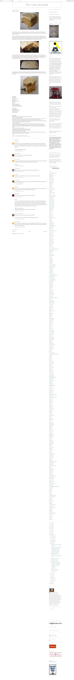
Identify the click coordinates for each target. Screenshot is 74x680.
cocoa (50, 259)
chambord (50, 241)
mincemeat (51, 388)
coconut (50, 260)
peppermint (51, 419)
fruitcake (50, 319)
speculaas (50, 470)
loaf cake (50, 367)
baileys (50, 187)
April (52, 575)
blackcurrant (51, 203)
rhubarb (50, 444)
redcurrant (50, 443)
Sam (15, 174)
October (52, 538)
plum (50, 427)
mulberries (50, 395)
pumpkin (50, 436)
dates (50, 298)
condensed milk (51, 264)
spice (50, 473)
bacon (50, 186)
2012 (51, 530)
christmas (50, 251)
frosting (50, 315)
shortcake (50, 464)
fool (49, 312)
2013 (51, 528)
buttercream (51, 222)
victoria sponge (51, 507)
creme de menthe (51, 279)
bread (50, 212)
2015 (51, 525)
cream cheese (51, 273)
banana (50, 190)
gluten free (50, 336)
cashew (50, 238)
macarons (50, 369)
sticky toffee (51, 478)
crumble (50, 281)
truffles (50, 503)
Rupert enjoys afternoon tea (55, 558)
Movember (51, 393)
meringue (50, 384)
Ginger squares (53, 567)
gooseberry (51, 339)
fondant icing (51, 310)
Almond (50, 178)
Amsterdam (51, 182)
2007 (51, 583)
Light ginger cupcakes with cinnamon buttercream (55, 549)
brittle (50, 213)
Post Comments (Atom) (20, 233)
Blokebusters (51, 204)
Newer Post (14, 231)
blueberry (50, 208)
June (52, 572)
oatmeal (50, 402)
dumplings (50, 304)
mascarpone (51, 380)
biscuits (50, 197)
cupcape (50, 287)
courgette (50, 270)
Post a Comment (14, 229)
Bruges (50, 216)
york (50, 517)
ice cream (50, 348)
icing (22, 136)
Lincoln (50, 365)
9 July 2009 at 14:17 (19, 196)
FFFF (50, 309)
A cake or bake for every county (54, 14)
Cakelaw (16, 168)
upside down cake (52, 504)
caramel (50, 234)
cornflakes (50, 268)
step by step (51, 477)
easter (50, 305)
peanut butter (51, 415)
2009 (51, 534)
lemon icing (51, 363)
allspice (50, 176)
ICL (49, 351)
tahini (50, 490)
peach (50, 412)
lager (50, 359)
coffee (50, 262)
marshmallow (51, 376)
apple (50, 183)
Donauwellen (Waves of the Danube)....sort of (55, 553)
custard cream (51, 293)
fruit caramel (51, 318)
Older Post (45, 231)
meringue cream (51, 385)
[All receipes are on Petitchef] (52, 647)
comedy (50, 263)
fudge (50, 321)
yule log (50, 519)
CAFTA (50, 228)
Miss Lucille (51, 390)
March (52, 577)
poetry (50, 428)
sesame (50, 460)
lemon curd (51, 361)
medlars (50, 382)
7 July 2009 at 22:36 (19, 191)
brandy (50, 209)
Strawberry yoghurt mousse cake (56, 547)
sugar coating (51, 483)
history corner (51, 344)
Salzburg (50, 454)
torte (50, 499)
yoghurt (50, 516)
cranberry (50, 271)
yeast (50, 515)
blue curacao (51, 207)
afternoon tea (51, 175)
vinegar (50, 508)
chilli (50, 246)
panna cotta (51, 409)
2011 (51, 531)
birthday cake (51, 196)
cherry (50, 243)
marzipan (50, 378)
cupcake (50, 284)
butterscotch (51, 226)
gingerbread (51, 331)
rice (49, 445)
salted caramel (51, 453)
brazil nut (50, 211)
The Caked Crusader (37, 5)
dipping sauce (51, 301)
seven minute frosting (52, 461)
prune (50, 432)
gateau (50, 323)
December (53, 535)
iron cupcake (51, 352)
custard (50, 292)
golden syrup (51, 338)
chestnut (50, 245)
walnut (50, 510)
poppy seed (51, 430)
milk (50, 386)
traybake (28, 136)
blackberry (50, 201)
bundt (50, 218)
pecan (50, 418)
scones (50, 457)
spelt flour (50, 472)
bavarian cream (51, 192)
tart (49, 491)
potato (50, 431)
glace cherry (51, 333)
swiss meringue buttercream (53, 486)
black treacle (51, 200)
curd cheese (51, 289)
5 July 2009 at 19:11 (19, 150)
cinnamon (50, 254)
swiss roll (50, 487)
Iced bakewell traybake (54, 561)
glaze (50, 335)
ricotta (50, 448)
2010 (51, 533)
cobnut (50, 258)
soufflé (50, 468)
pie (49, 420)
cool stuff (50, 267)
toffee (50, 498)
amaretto (50, 180)
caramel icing (51, 235)
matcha (50, 381)
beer (49, 193)
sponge (24, 136)
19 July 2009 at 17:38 (19, 210)
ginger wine (51, 330)
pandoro (50, 407)
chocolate (50, 247)
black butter (51, 199)
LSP (49, 368)
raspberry (50, 441)
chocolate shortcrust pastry (53, 249)
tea (49, 492)
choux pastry (51, 250)
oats (49, 403)
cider (50, 252)
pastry (50, 411)
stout (50, 479)
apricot (50, 184)
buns (50, 220)
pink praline (51, 424)
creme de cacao (51, 277)
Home (30, 231)
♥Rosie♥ (16, 193)
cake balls (50, 232)
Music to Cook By (52, 397)
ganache (50, 322)
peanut (50, 414)
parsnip (50, 410)
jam (49, 355)
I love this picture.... (54, 570)
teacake (50, 494)
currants (50, 291)
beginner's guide (51, 195)
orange (50, 405)
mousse (50, 391)
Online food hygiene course (55, 551)
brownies (50, 214)
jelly (50, 356)
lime (50, 364)
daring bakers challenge (53, 297)
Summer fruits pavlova (54, 559)
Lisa (15, 141)
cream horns (51, 276)
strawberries (51, 481)
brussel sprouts (51, 217)
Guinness (50, 342)
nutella (50, 399)
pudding (50, 433)
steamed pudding (52, 475)
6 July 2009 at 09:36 (19, 171)
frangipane (50, 313)
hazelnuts (50, 343)
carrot (50, 237)
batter (50, 191)
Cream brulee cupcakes (54, 569)
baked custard (51, 188)
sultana (50, 485)
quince (50, 437)
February (52, 578)
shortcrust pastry (51, 465)
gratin (50, 340)
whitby (50, 511)
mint (50, 389)
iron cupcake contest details (53, 353)
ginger (19, 136)
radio (50, 439)
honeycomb (51, 347)
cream (50, 272)
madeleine (50, 373)
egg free (50, 308)
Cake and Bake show (52, 230)
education (50, 306)
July (52, 543)
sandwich (50, 456)
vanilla (50, 506)
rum (49, 452)
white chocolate (51, 512)
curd (50, 288)
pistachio (50, 426)
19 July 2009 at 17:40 (19, 219)
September (53, 540)
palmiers (50, 406)
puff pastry (50, 435)
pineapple (50, 423)
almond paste (51, 179)
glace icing (51, 334)
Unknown (16, 159)
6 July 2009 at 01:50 (19, 156)
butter (50, 221)
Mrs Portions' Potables (52, 394)
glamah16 (16, 153)
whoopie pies (51, 513)
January (52, 580)
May (52, 574)
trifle (50, 502)
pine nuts (50, 422)
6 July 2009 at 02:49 (19, 165)
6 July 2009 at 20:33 (19, 177)
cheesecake (51, 242)
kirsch (50, 357)
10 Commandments (52, 172)
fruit (49, 317)
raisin (50, 440)
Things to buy (51, 496)
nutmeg (50, 401)
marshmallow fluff (52, 377)
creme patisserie (51, 280)
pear (49, 416)
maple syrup (51, 374)
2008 (51, 582)
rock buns (50, 449)
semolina (50, 458)
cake (16, 136)
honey (50, 346)
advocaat (50, 174)
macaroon (50, 371)
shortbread (50, 462)
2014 (51, 527)
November (53, 537)
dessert (50, 300)
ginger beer (51, 329)
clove (50, 256)
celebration (51, 239)
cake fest (50, 233)
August (52, 541)
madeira (50, 372)
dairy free (50, 294)
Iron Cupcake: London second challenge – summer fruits (55, 563)
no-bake (50, 398)
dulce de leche (51, 302)
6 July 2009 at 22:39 (19, 184)
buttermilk (50, 224)
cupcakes (50, 285)
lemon (50, 360)
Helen (16, 186)
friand (50, 314)
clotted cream (51, 255)
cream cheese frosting (52, 275)
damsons (50, 296)
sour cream (50, 469)
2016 (51, 524)
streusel (50, 482)
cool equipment (51, 266)
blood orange (51, 205)
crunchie (50, 283)
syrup (50, 489)
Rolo (50, 451)
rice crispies (51, 447)
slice (50, 466)
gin (49, 326)
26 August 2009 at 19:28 (20, 227)
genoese (50, 325)
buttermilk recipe (52, 225)
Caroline (16, 179)
